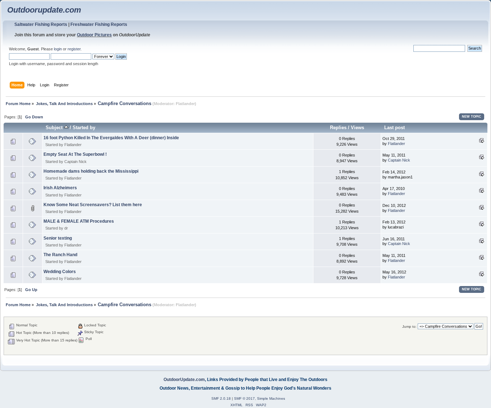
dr (66, 228)
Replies (338, 127)
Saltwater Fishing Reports (40, 24)
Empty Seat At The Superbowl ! (75, 154)
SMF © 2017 (244, 398)
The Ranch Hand (60, 254)
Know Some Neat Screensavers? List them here (92, 204)
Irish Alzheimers (60, 187)
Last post (394, 127)
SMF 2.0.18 (221, 398)
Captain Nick (75, 161)
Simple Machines (271, 398)
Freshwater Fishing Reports (98, 24)
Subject (55, 127)
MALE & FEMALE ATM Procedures (78, 221)
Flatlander (185, 103)
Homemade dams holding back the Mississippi (90, 171)
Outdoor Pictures (94, 34)
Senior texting (57, 238)
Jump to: (409, 326)
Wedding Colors (59, 271)
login (58, 49)
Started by (84, 127)
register (74, 49)
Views (357, 127)
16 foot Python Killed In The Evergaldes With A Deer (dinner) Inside (111, 137)
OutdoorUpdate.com (184, 379)
